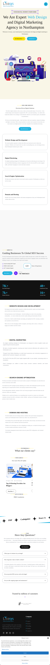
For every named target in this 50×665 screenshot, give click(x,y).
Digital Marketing (11, 158)
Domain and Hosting (12, 194)
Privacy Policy (25, 663)
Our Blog (29, 626)
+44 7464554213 (24, 274)
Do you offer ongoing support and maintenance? (15, 580)
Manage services (5, 649)
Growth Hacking (19, 480)
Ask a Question (25, 546)
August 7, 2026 (10, 480)
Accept (25, 653)
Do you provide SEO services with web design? (15, 574)
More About (6, 273)
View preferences (25, 660)
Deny (25, 656)
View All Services (24, 128)
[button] (48, 638)
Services (29, 623)
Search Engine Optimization (14, 176)
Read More (10, 491)
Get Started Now (18, 38)
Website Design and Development (16, 140)
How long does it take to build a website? (14, 559)
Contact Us (31, 38)
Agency (28, 621)
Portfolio (29, 628)
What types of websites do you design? (13, 553)
